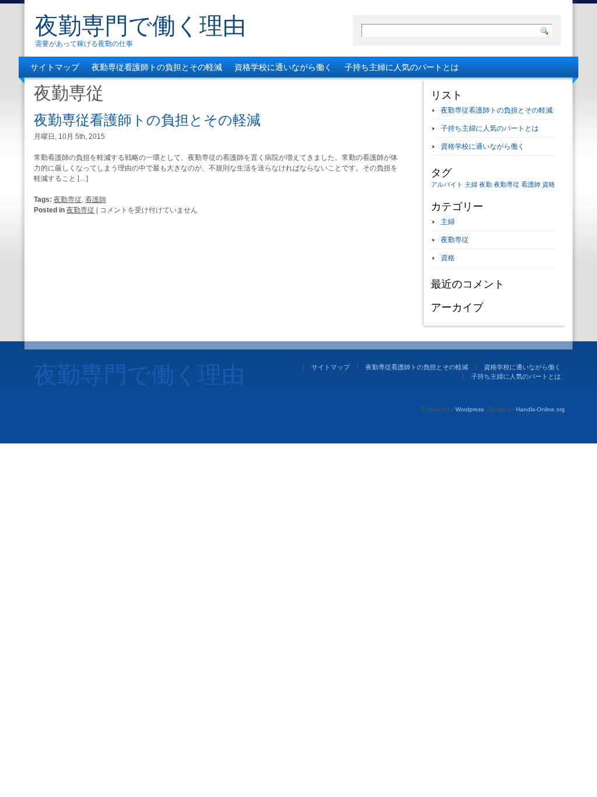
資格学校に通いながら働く (283, 67)
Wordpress (469, 409)
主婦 (471, 184)
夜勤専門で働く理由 (140, 26)
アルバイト (447, 184)
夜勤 (485, 184)
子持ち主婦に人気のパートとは (402, 67)
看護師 (95, 199)
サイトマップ (54, 67)
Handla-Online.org (540, 409)
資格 (548, 184)
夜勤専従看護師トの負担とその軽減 (157, 67)
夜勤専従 (68, 199)
